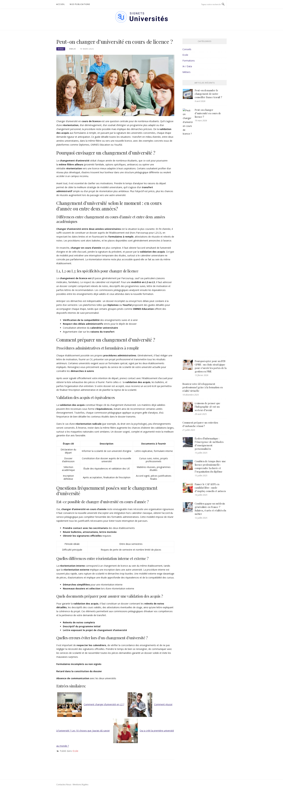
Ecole (61, 49)
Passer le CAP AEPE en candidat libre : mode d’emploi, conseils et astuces (210, 488)
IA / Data (187, 66)
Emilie (72, 49)
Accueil (60, 4)
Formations (188, 60)
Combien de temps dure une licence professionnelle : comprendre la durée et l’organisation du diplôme (210, 466)
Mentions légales (80, 784)
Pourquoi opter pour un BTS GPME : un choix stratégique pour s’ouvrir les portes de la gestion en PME (210, 366)
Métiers (186, 72)
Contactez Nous (63, 784)
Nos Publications (80, 4)
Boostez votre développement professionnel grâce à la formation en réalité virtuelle (202, 387)
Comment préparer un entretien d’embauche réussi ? (200, 424)
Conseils (186, 49)
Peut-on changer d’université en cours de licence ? (208, 113)
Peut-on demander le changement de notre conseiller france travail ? (208, 94)
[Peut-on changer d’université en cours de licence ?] (115, 85)
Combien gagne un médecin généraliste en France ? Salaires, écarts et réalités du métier (210, 508)
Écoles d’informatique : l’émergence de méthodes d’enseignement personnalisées (209, 443)
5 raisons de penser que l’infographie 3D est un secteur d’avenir (207, 407)
